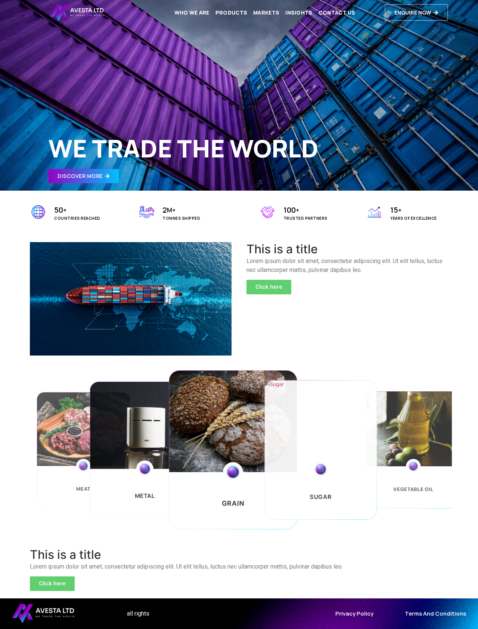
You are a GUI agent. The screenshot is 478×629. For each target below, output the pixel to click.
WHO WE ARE (191, 12)
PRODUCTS (231, 12)
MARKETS (266, 12)
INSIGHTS (298, 12)
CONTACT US (337, 12)
